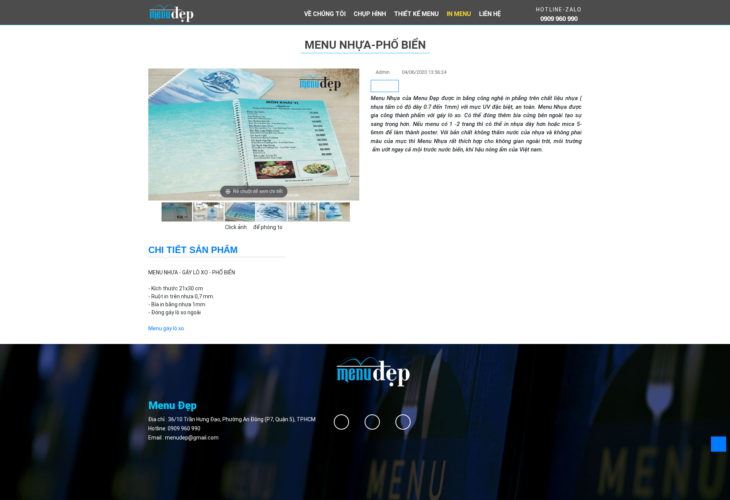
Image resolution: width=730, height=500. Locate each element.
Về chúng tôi (325, 14)
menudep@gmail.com (192, 438)
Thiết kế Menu (416, 14)
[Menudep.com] (171, 13)
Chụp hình (370, 14)
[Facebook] (341, 422)
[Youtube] (403, 422)
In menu (459, 14)
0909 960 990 (184, 428)
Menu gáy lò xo (166, 328)
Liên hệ (490, 14)
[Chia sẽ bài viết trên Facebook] (385, 86)
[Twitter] (372, 422)
